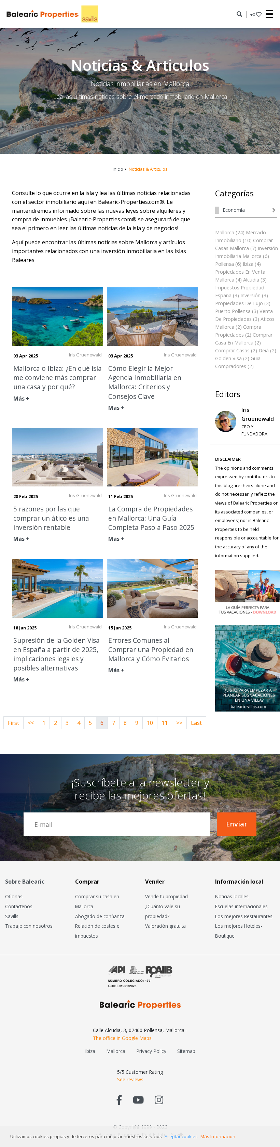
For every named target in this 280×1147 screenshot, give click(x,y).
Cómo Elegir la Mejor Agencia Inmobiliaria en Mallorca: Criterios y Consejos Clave (144, 382)
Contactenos (18, 906)
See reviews (130, 1079)
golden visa (228, 358)
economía (234, 210)
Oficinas (14, 896)
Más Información (217, 1136)
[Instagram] (159, 1099)
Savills (11, 916)
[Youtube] (138, 1099)
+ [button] (252, 14)
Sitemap (186, 1051)
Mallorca (115, 1051)
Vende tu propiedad (166, 896)
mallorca (224, 232)
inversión (250, 295)
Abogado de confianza (100, 916)
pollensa (224, 264)
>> (179, 723)
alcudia (251, 279)
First (13, 723)
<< (31, 723)
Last (196, 723)
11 (165, 723)
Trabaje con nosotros (29, 926)
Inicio (118, 169)
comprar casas (232, 350)
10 (150, 723)
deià (263, 350)
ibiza (248, 264)
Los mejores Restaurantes (243, 916)
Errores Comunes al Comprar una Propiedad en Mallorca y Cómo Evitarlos (150, 649)
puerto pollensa (233, 311)
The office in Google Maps (122, 1038)
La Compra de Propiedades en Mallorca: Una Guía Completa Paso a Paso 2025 (151, 518)
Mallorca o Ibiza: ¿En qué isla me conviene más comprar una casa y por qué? (57, 377)
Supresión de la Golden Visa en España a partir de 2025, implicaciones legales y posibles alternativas (56, 654)
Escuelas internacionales (241, 906)
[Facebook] (119, 1099)
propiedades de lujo (239, 303)
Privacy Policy (151, 1051)
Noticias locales (232, 896)
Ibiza (90, 1051)
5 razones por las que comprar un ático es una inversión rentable (51, 518)
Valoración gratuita (165, 926)
